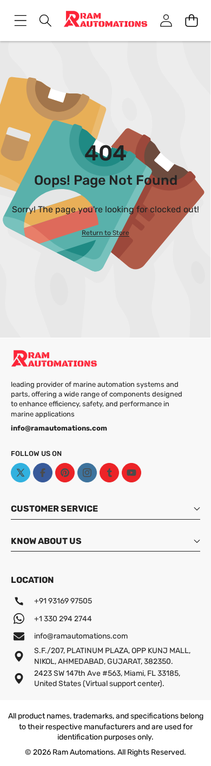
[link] (105, 233)
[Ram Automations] (105, 20)
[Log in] (166, 21)
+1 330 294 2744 (63, 618)
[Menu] (20, 21)
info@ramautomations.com (81, 636)
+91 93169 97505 (63, 601)
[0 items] (191, 21)
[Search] (46, 21)
